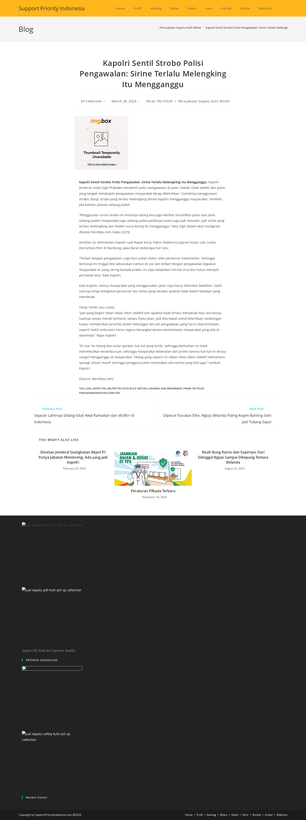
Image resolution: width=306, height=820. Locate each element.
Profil (199, 815)
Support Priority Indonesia (51, 8)
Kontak (256, 815)
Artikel (269, 815)
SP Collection (91, 101)
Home (189, 815)
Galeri (235, 815)
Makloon (282, 815)
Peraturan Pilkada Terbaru (153, 490)
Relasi (223, 815)
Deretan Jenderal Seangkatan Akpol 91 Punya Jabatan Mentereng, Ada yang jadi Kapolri (73, 457)
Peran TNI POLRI (159, 101)
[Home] (154, 28)
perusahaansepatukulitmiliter (99, 393)
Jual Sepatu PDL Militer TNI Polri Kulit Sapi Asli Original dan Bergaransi (134, 388)
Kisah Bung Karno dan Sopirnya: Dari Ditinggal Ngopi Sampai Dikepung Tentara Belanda (233, 457)
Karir (246, 815)
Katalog (211, 815)
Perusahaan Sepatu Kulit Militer (204, 101)
